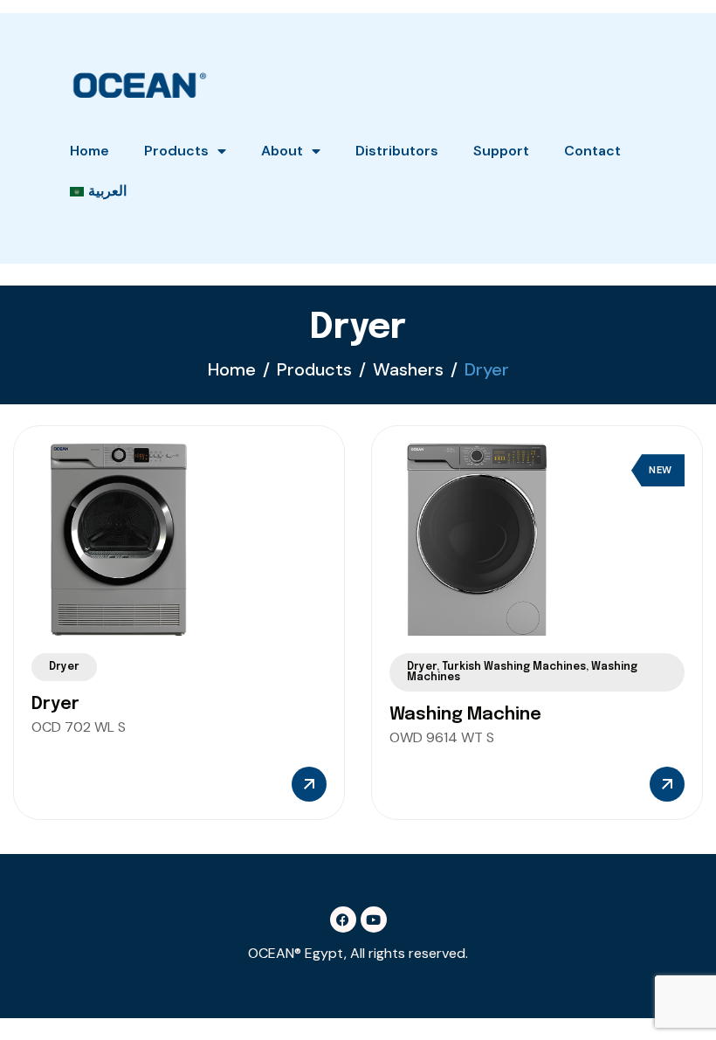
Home (89, 150)
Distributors (396, 150)
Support (501, 150)
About (282, 150)
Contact (592, 150)
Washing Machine (465, 715)
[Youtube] (374, 919)
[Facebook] (343, 919)
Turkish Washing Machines (514, 667)
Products (176, 150)
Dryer (64, 667)
